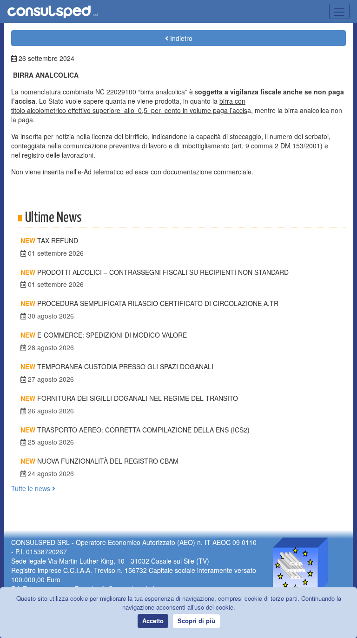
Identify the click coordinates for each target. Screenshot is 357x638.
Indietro (180, 38)
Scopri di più (196, 620)
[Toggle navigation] (339, 11)
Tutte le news (31, 488)
